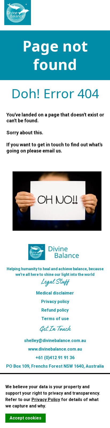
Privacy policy (55, 301)
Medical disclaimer (55, 293)
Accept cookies (25, 418)
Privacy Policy (46, 399)
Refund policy (55, 310)
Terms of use (55, 318)
